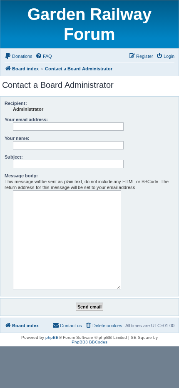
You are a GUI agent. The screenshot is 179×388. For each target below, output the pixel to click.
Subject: (14, 156)
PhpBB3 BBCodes (89, 342)
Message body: (21, 175)
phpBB (52, 337)
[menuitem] (18, 56)
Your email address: (26, 119)
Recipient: (16, 103)
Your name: (17, 138)
